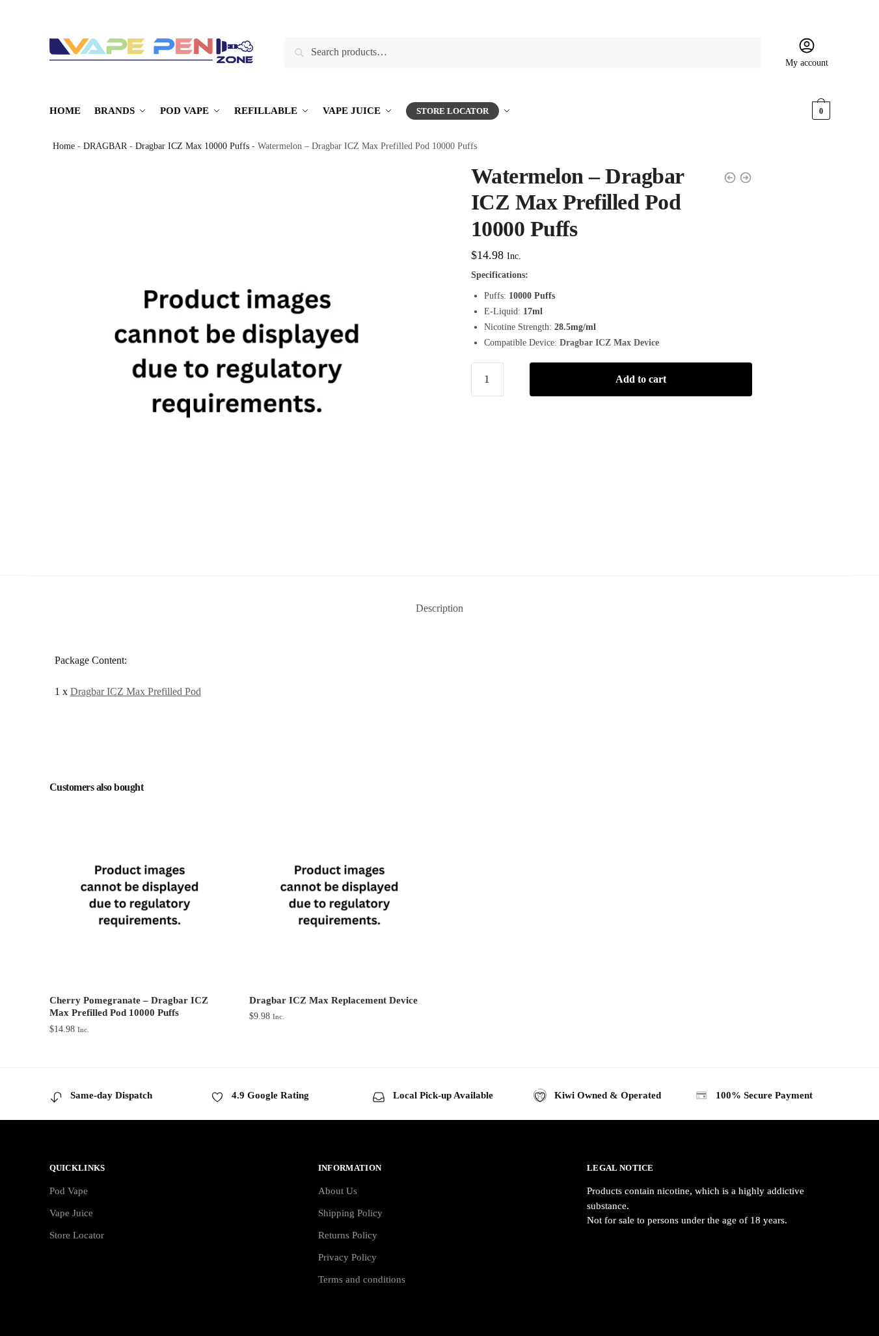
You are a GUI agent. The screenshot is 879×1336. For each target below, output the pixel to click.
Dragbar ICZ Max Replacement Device (333, 1000)
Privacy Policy (347, 1257)
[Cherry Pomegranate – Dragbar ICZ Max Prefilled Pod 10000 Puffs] (139, 894)
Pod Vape (68, 1191)
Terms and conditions (361, 1279)
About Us (337, 1191)
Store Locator (76, 1235)
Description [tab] (439, 608)
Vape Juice (71, 1213)
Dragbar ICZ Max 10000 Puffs (192, 146)
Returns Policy (347, 1235)
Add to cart (640, 379)
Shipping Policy (350, 1213)
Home (64, 146)
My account (806, 63)
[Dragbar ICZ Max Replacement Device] (339, 894)
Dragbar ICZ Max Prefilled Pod (135, 691)
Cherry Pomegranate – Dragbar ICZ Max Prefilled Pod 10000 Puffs (128, 1006)
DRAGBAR (105, 146)
